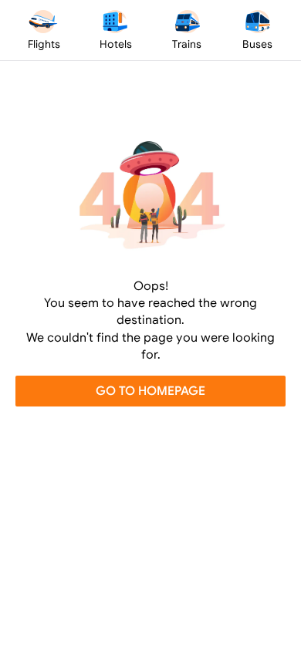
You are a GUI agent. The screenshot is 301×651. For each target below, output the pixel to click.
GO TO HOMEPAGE (150, 390)
